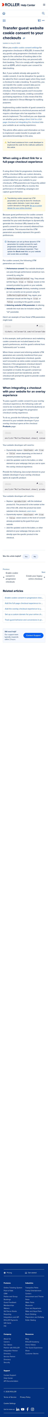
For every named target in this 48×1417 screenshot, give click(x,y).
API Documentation (11, 1381)
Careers (7, 1342)
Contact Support (33, 635)
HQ (5, 1326)
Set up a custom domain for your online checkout (24, 206)
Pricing (9, 1272)
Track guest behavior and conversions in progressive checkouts (24, 619)
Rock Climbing (30, 1314)
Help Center (8, 1378)
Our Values (8, 1344)
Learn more (31, 511)
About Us (7, 1339)
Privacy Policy (25, 1397)
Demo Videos (30, 1344)
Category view (11, 21)
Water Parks (29, 1302)
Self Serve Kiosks (10, 1311)
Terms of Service (10, 1397)
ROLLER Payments (11, 1320)
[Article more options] (43, 21)
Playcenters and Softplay (34, 1317)
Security (7, 1362)
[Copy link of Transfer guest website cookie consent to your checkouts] (24, 38)
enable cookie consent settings (25, 47)
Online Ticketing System (13, 1287)
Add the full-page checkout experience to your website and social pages (24, 603)
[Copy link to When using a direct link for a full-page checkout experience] (7, 166)
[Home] (18, 5)
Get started (32, 1272)
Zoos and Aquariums (33, 1308)
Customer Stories (32, 1353)
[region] (24, 329)
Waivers (7, 1308)
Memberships (9, 1305)
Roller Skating (30, 1320)
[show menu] (44, 5)
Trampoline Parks (31, 1287)
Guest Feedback (10, 1302)
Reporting (7, 1314)
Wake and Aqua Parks (33, 1311)
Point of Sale (8, 1290)
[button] (13, 575)
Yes (26, 556)
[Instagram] (32, 1409)
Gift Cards (7, 1323)
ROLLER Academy (32, 1342)
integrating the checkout (29, 122)
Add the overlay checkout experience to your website (24, 608)
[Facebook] (27, 1409)
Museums (29, 1305)
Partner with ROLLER (12, 1347)
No (35, 556)
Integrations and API (11, 1317)
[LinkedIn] (17, 1409)
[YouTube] (22, 1409)
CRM (5, 1293)
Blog (27, 1339)
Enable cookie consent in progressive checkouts (24, 597)
